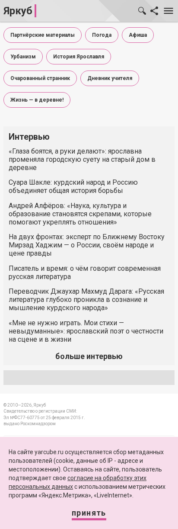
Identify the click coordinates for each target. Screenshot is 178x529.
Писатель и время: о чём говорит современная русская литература (85, 272)
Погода (101, 35)
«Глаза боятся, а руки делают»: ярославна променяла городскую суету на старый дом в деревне (82, 159)
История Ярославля (78, 57)
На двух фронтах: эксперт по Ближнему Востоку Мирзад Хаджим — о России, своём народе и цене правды (87, 245)
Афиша (138, 35)
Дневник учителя (109, 78)
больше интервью (89, 356)
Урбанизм (23, 57)
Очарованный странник (40, 78)
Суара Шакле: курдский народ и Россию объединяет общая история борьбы (73, 186)
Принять (89, 512)
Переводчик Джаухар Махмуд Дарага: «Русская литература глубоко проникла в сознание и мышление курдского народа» (86, 299)
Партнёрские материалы (42, 35)
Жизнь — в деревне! (37, 100)
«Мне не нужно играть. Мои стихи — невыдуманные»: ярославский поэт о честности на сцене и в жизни (86, 331)
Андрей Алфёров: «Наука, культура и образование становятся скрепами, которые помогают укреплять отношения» (80, 214)
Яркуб (17, 11)
